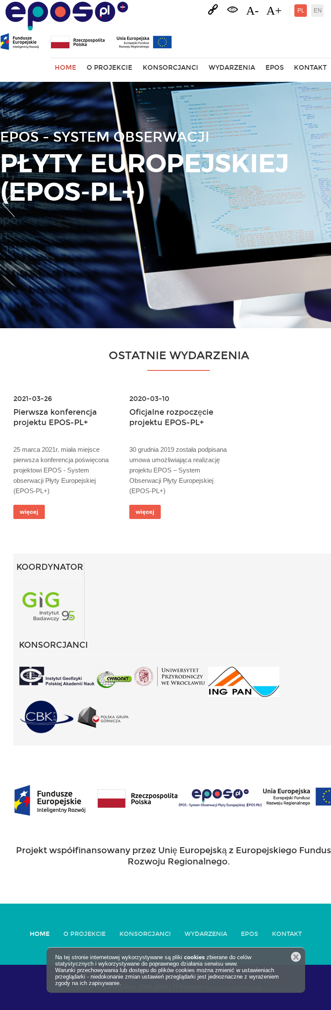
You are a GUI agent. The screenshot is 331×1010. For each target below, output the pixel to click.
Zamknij (296, 957)
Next (323, 205)
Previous (8, 205)
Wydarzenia (232, 67)
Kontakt (310, 67)
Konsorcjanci (170, 67)
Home (65, 67)
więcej (29, 511)
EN (318, 10)
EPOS (274, 67)
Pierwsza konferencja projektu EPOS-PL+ (55, 417)
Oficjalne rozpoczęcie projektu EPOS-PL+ (171, 417)
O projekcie (109, 67)
